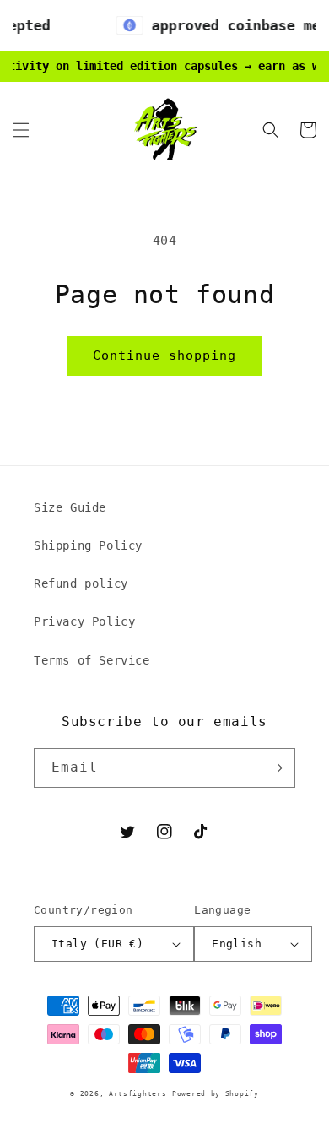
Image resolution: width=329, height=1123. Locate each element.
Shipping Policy (88, 545)
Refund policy (81, 583)
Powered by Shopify (215, 1093)
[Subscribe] (275, 768)
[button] (21, 130)
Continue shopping (164, 355)
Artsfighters (137, 1093)
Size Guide (70, 507)
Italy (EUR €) (97, 943)
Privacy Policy (84, 621)
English (237, 943)
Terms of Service (92, 660)
